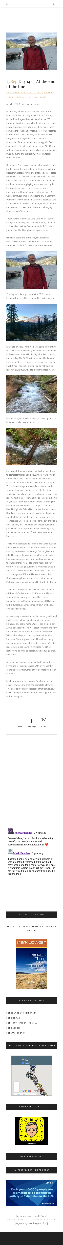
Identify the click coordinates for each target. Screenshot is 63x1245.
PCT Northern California (21, 1023)
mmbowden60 (23, 97)
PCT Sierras (35, 93)
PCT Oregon (13, 1028)
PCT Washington (16, 1033)
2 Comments (39, 97)
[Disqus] (31, 782)
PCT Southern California (21, 1013)
